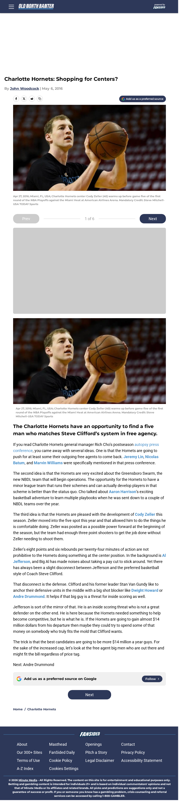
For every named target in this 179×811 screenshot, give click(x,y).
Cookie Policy (60, 760)
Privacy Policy (133, 752)
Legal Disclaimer (99, 760)
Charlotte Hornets (41, 709)
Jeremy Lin (133, 456)
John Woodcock (24, 88)
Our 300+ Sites (29, 752)
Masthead (58, 744)
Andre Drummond (29, 596)
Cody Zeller (145, 514)
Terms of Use (28, 760)
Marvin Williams (48, 463)
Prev (26, 218)
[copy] (40, 99)
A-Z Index (25, 768)
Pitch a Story (96, 752)
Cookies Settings (63, 768)
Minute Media (28, 780)
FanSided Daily (62, 752)
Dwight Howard (144, 590)
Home (18, 709)
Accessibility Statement (141, 760)
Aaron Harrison (122, 491)
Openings (93, 744)
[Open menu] (11, 6)
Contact (128, 744)
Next (153, 218)
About (22, 744)
